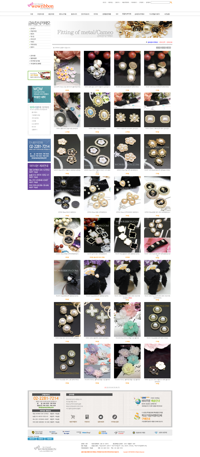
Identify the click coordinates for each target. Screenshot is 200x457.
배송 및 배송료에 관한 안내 (74, 406)
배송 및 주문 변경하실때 (73, 404)
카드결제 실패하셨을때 (73, 408)
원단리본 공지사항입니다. (74, 399)
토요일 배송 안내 (71, 401)
